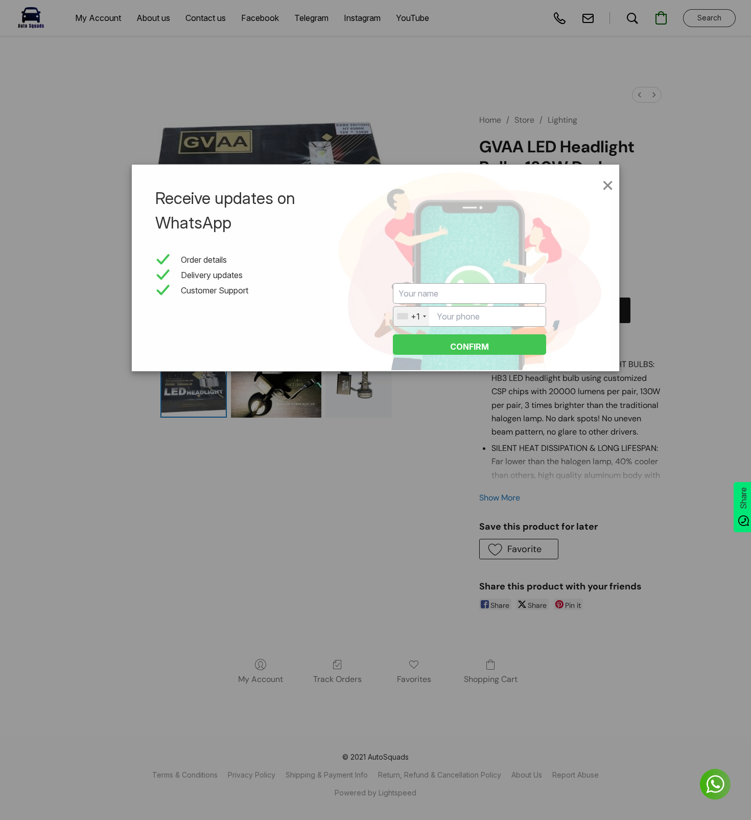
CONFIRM (469, 346)
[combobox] (411, 316)
